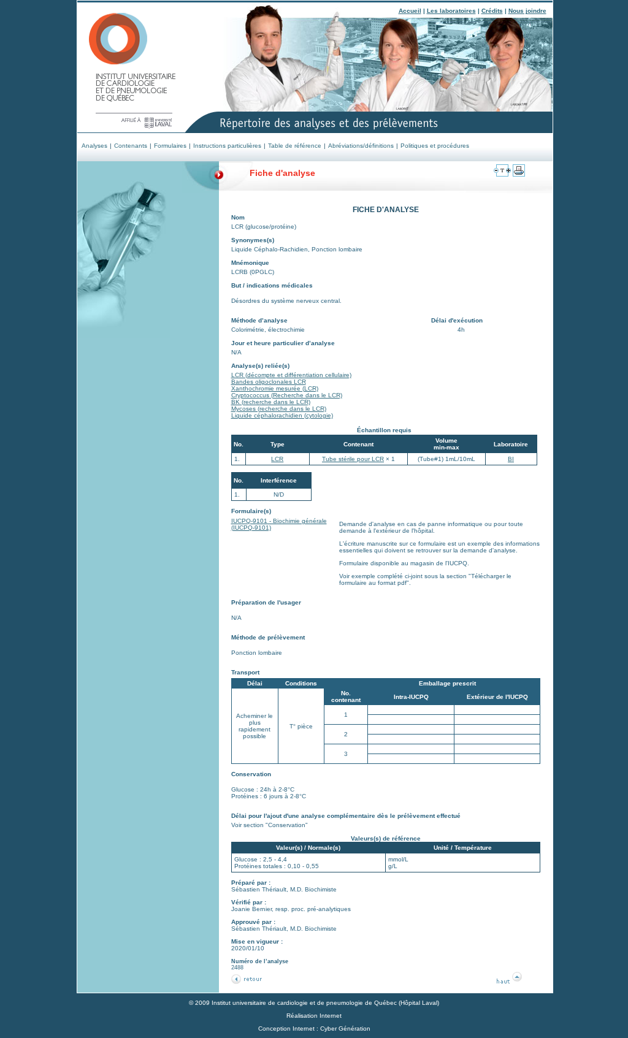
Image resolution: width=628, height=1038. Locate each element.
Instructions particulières (227, 145)
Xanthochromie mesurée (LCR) (274, 388)
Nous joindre (527, 10)
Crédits (492, 10)
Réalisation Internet (314, 1015)
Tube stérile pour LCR (353, 459)
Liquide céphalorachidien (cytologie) (282, 415)
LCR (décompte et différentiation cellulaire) (291, 375)
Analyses (94, 145)
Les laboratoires (451, 10)
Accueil (410, 10)
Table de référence (294, 145)
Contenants (130, 145)
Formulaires (170, 145)
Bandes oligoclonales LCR (268, 381)
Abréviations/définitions (361, 145)
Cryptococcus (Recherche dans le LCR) (286, 395)
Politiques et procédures (434, 145)
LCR (277, 459)
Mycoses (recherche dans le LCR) (278, 408)
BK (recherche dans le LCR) (270, 402)
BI (511, 459)
